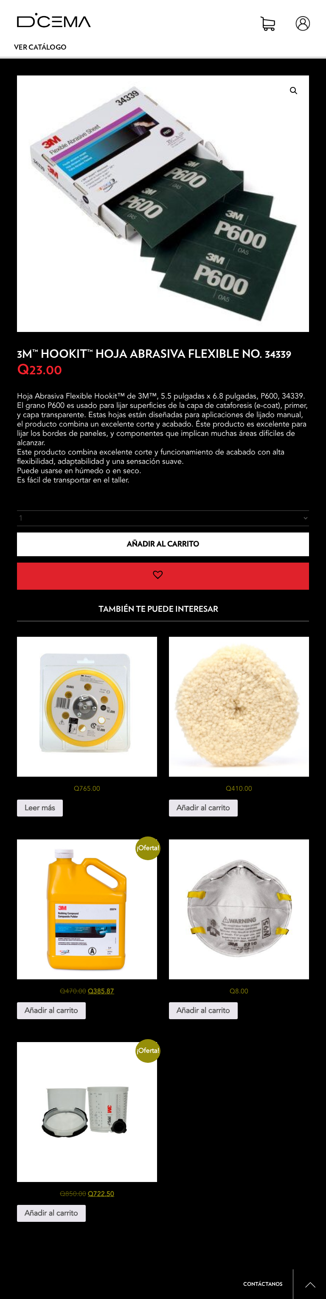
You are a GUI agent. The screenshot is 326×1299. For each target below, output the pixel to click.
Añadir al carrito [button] (203, 808)
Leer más (40, 808)
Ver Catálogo (40, 47)
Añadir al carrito (163, 544)
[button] (293, 90)
